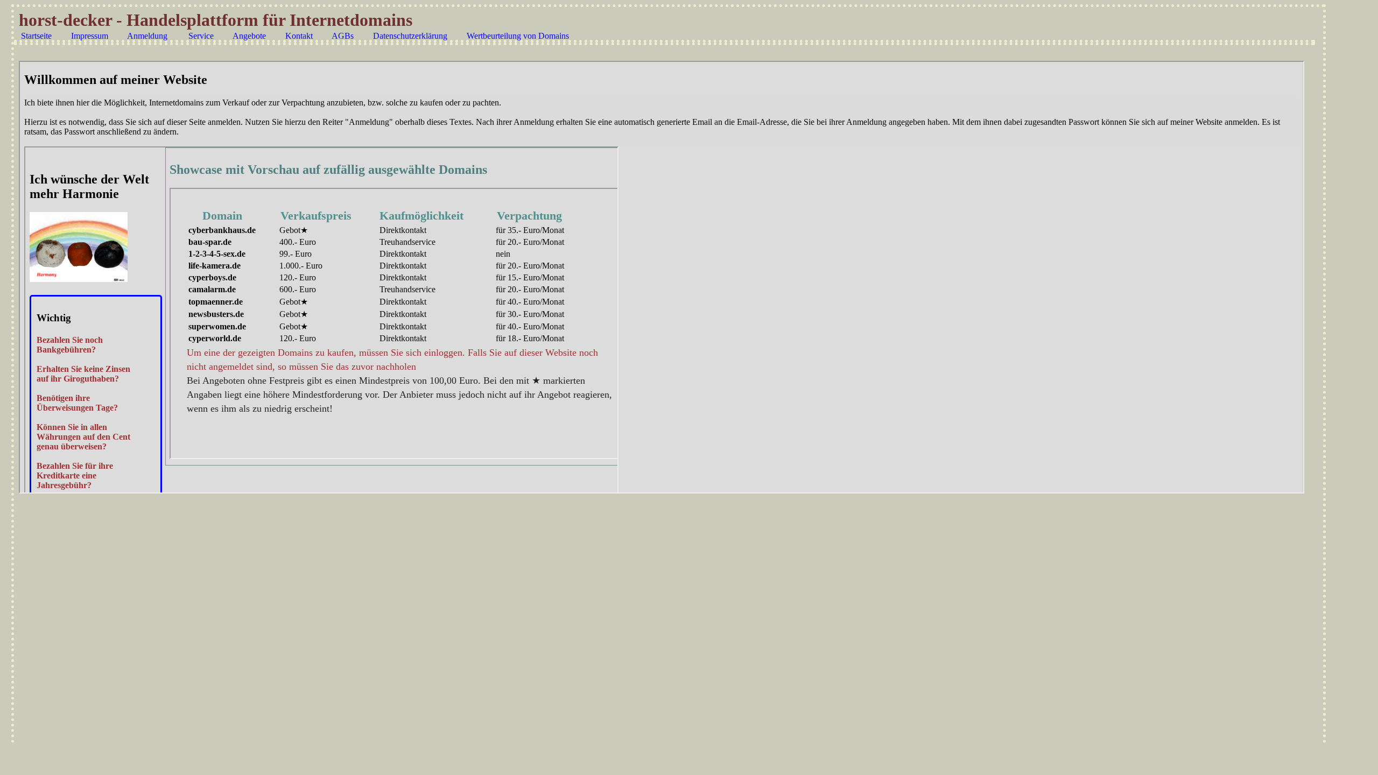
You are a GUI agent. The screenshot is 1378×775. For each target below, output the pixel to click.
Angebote (249, 35)
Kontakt (299, 35)
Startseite (36, 35)
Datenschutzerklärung (410, 35)
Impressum (89, 35)
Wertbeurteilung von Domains (518, 35)
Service (201, 35)
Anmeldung (147, 35)
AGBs (343, 35)
